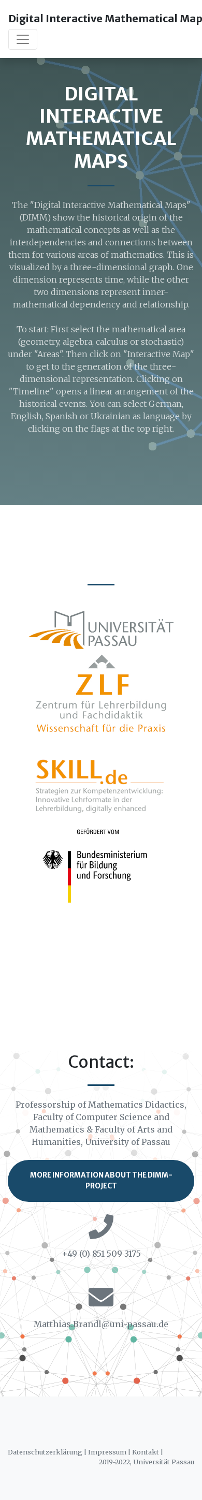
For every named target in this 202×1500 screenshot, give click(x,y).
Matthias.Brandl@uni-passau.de (101, 1324)
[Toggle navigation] (22, 39)
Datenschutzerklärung (45, 1452)
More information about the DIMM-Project (101, 1180)
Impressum (107, 1452)
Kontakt (145, 1452)
